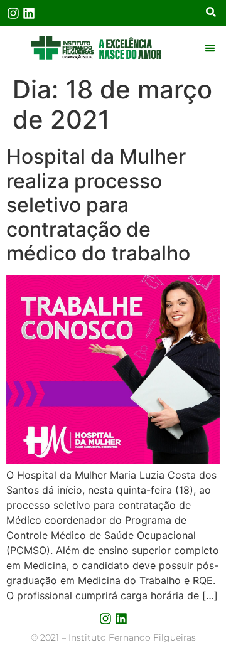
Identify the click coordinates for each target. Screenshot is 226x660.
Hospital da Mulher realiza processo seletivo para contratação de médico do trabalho (98, 204)
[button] (210, 48)
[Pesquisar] (211, 13)
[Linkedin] (29, 13)
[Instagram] (13, 13)
